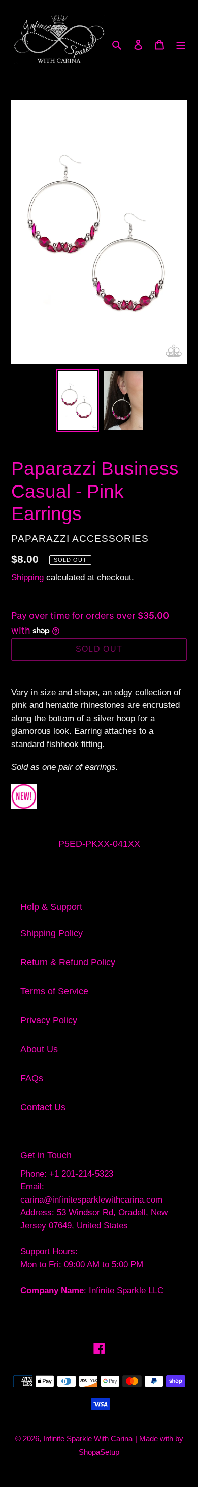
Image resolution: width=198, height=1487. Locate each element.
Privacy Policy (48, 1020)
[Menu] (180, 44)
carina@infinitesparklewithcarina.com (91, 1200)
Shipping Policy (51, 933)
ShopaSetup (99, 1452)
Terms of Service (54, 991)
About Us (39, 1049)
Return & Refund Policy (67, 962)
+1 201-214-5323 (81, 1174)
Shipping (27, 577)
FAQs (31, 1078)
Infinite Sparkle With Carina (88, 1438)
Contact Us (42, 1107)
